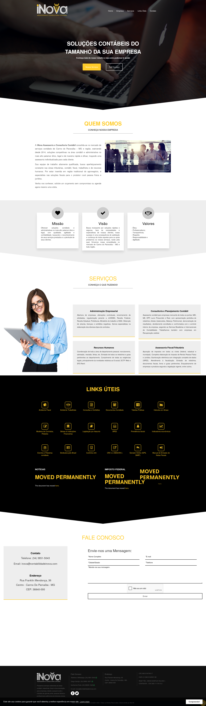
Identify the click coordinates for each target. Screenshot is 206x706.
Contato (153, 11)
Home (110, 11)
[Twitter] (77, 693)
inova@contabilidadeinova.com (86, 689)
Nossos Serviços (91, 67)
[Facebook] (73, 693)
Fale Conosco (114, 67)
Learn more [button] (85, 702)
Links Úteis (142, 11)
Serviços (130, 11)
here (57, 485)
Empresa (120, 11)
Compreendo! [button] (194, 702)
